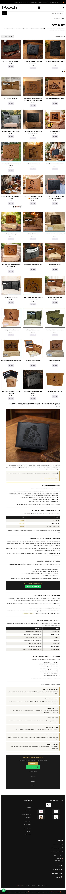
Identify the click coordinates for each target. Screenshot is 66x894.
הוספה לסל (55, 68)
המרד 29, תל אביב (43, 2)
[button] (39, 8)
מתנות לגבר (33, 776)
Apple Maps (58, 877)
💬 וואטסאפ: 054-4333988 (33, 586)
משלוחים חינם (59, 2)
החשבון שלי (29, 831)
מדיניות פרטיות (28, 835)
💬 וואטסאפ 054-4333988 (33, 767)
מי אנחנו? (29, 807)
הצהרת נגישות (28, 821)
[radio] (64, 71)
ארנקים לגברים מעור (33, 771)
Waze (60, 865)
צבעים (64, 69)
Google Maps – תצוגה (56, 873)
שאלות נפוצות (28, 810)
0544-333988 (54, 848)
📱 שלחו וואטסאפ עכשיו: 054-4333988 (49, 478)
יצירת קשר (33, 786)
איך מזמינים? (33, 781)
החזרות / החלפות (27, 828)
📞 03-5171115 (33, 763)
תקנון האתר (28, 817)
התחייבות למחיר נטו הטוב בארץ (20, 2)
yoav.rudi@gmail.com (56, 852)
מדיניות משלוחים (27, 824)
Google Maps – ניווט (57, 869)
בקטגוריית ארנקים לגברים (28, 613)
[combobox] (35, 13)
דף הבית (62, 18)
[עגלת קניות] (62, 7)
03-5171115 (55, 844)
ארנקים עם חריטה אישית (26, 814)
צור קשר (29, 804)
